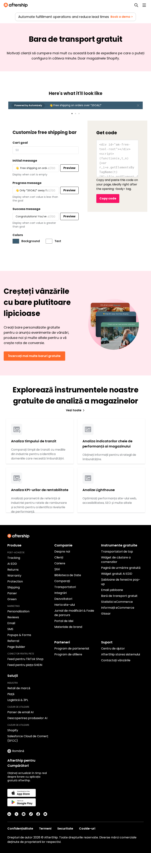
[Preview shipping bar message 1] (72, 113)
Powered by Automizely (28, 105)
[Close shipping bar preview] (138, 105)
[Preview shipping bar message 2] (75, 113)
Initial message (25, 160)
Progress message (27, 183)
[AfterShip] (16, 5)
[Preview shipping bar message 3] (79, 113)
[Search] (136, 5)
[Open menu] (144, 5)
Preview (69, 168)
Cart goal (20, 143)
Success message (26, 209)
